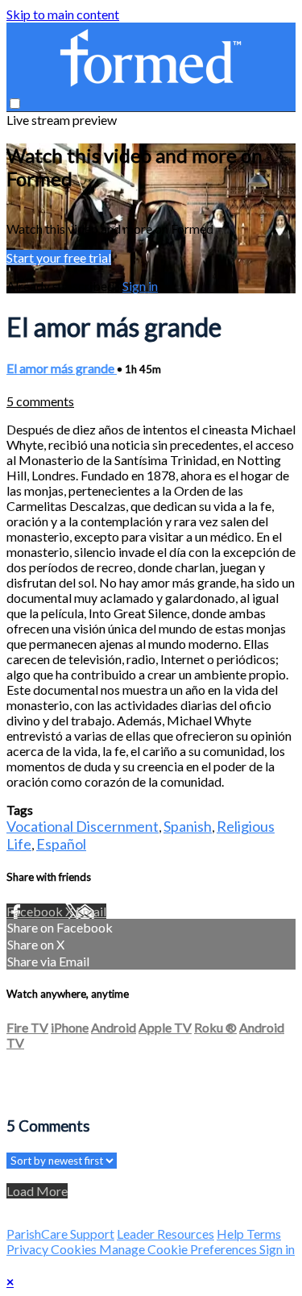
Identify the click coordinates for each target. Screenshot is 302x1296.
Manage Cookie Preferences (179, 1249)
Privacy (28, 1249)
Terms (263, 1233)
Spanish (187, 826)
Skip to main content (62, 14)
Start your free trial (58, 257)
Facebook (35, 911)
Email (91, 911)
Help (231, 1233)
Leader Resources (165, 1233)
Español (61, 844)
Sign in (140, 285)
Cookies (75, 1249)
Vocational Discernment (82, 826)
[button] (15, 103)
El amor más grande (61, 368)
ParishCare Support (60, 1233)
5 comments (40, 401)
